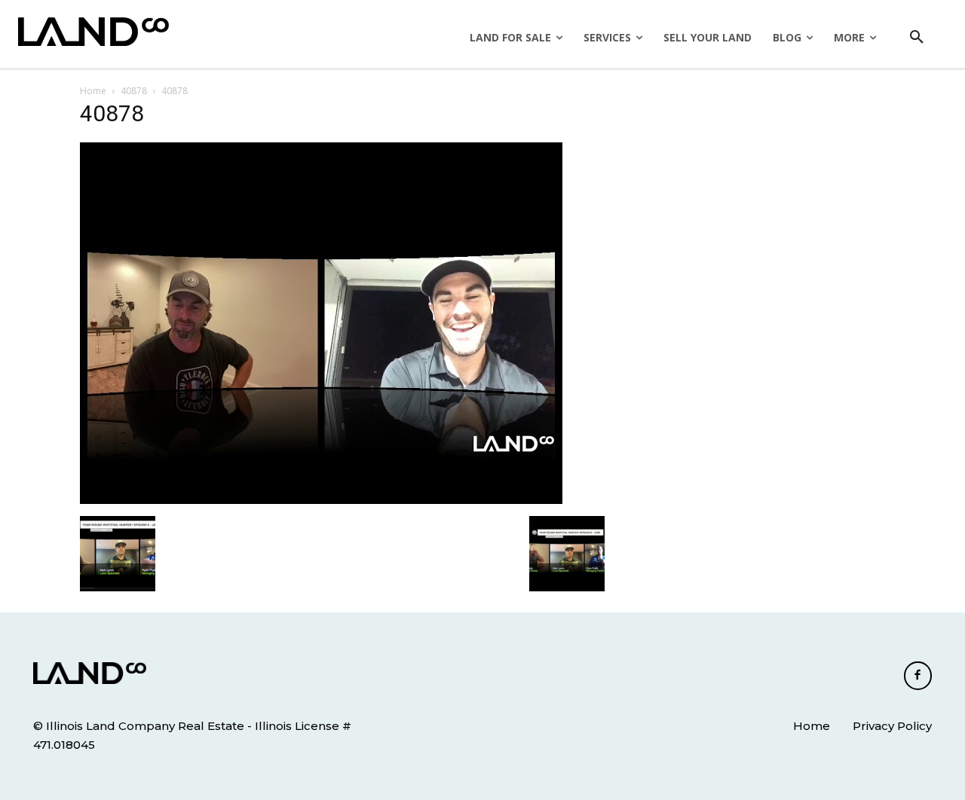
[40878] (321, 500)
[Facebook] (918, 675)
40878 (134, 90)
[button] (917, 38)
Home (93, 90)
